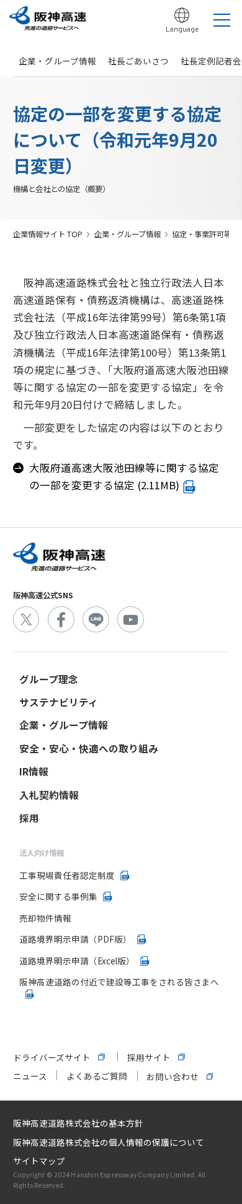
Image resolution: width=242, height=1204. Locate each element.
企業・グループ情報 (57, 61)
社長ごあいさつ (138, 61)
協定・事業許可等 (201, 234)
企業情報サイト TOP (48, 234)
